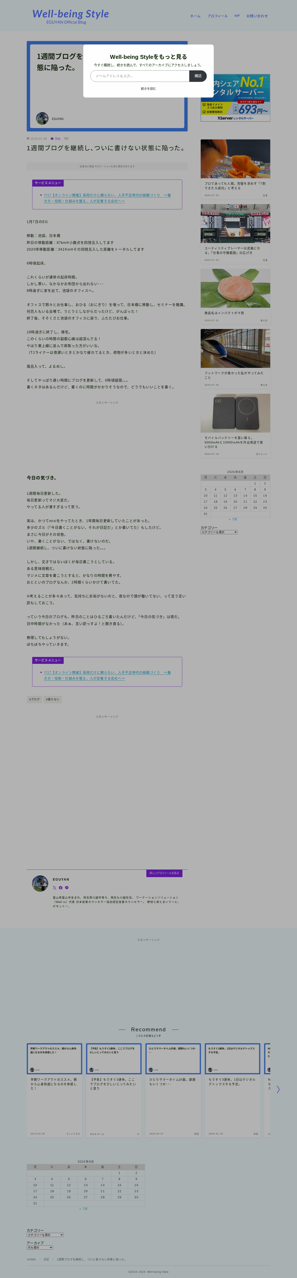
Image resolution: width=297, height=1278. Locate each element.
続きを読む (148, 88)
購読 (198, 76)
